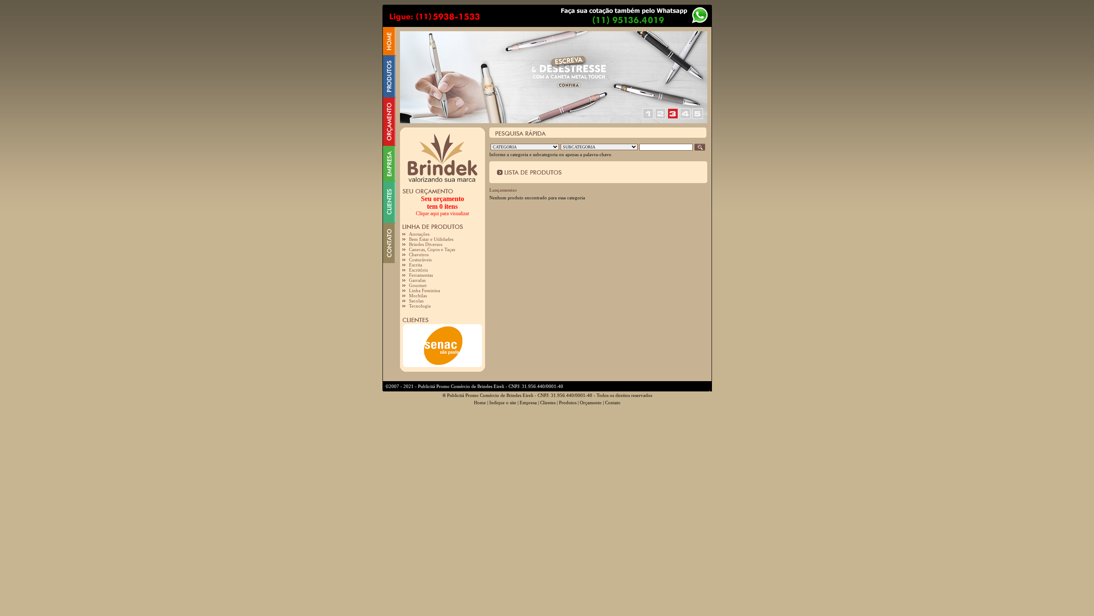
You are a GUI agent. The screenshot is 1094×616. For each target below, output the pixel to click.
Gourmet (417, 285)
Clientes (548, 402)
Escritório (418, 269)
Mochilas (418, 295)
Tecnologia (420, 305)
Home (480, 402)
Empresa (528, 402)
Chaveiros (419, 254)
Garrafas (417, 280)
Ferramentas (421, 275)
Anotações (419, 234)
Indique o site (502, 402)
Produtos (567, 402)
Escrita (415, 264)
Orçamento (591, 402)
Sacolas (416, 300)
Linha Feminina (424, 290)
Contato (613, 402)
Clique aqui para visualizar (442, 213)
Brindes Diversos (425, 244)
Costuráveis (420, 259)
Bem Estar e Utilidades (431, 239)
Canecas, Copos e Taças (432, 249)
